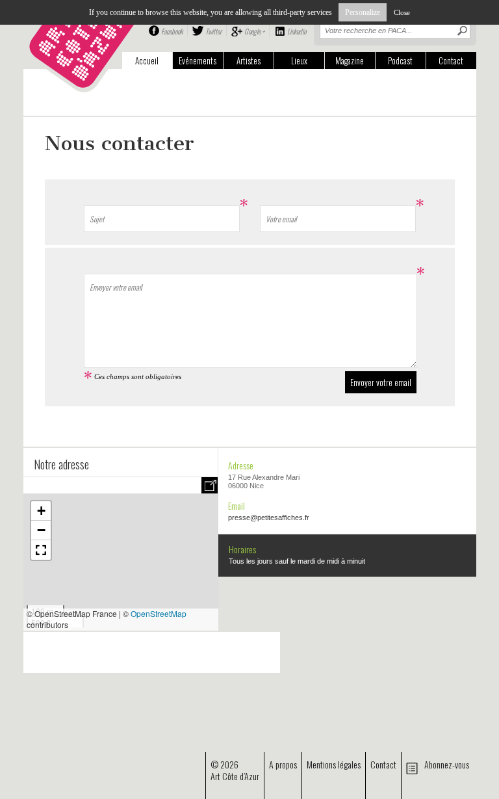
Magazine (349, 60)
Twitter (213, 31)
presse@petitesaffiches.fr (268, 517)
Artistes (249, 60)
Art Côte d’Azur (235, 776)
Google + (254, 31)
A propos (283, 764)
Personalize (362, 12)
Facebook (172, 31)
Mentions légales (334, 764)
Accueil (147, 60)
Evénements (197, 60)
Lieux (299, 60)
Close (402, 12)
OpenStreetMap (158, 613)
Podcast (400, 60)
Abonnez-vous (446, 764)
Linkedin (296, 31)
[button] (41, 511)
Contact (451, 60)
